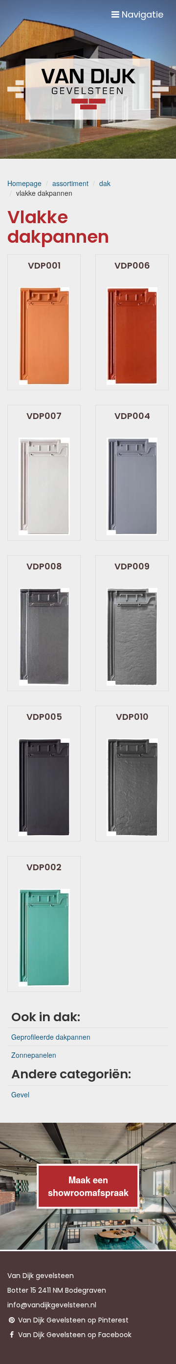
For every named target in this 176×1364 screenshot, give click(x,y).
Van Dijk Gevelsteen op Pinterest (72, 1320)
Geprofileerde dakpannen (50, 1037)
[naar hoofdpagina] (88, 89)
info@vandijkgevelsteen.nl (51, 1305)
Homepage (24, 183)
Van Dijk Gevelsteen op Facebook (74, 1335)
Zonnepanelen (33, 1055)
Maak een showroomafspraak (88, 1186)
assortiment (70, 183)
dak (104, 183)
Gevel (20, 1094)
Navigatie (141, 14)
